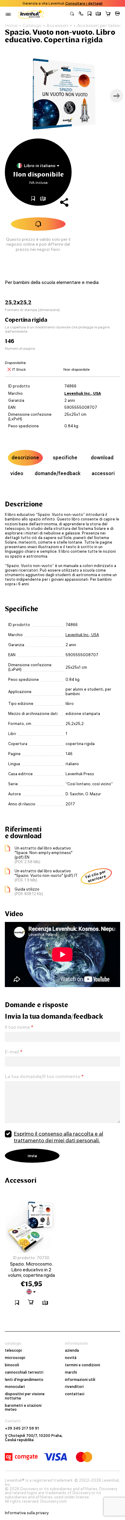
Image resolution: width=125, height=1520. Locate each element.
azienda (72, 1350)
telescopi (13, 1350)
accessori (103, 473)
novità (70, 1358)
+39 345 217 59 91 (22, 1428)
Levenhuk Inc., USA (82, 393)
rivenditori (74, 1387)
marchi (71, 1372)
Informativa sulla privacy (27, 1513)
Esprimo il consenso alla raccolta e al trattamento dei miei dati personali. (58, 1137)
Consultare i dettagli (84, 3)
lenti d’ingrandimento (24, 1380)
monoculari (15, 1387)
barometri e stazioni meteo (23, 1407)
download (102, 457)
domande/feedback (58, 473)
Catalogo (32, 25)
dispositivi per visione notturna (25, 1396)
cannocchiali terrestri (24, 1372)
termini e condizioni (82, 1365)
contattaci (74, 1394)
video (16, 473)
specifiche (65, 457)
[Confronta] (98, 14)
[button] (81, 14)
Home (11, 25)
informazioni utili (80, 1380)
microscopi (15, 1358)
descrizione (25, 457)
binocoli (12, 1365)
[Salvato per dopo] (89, 14)
